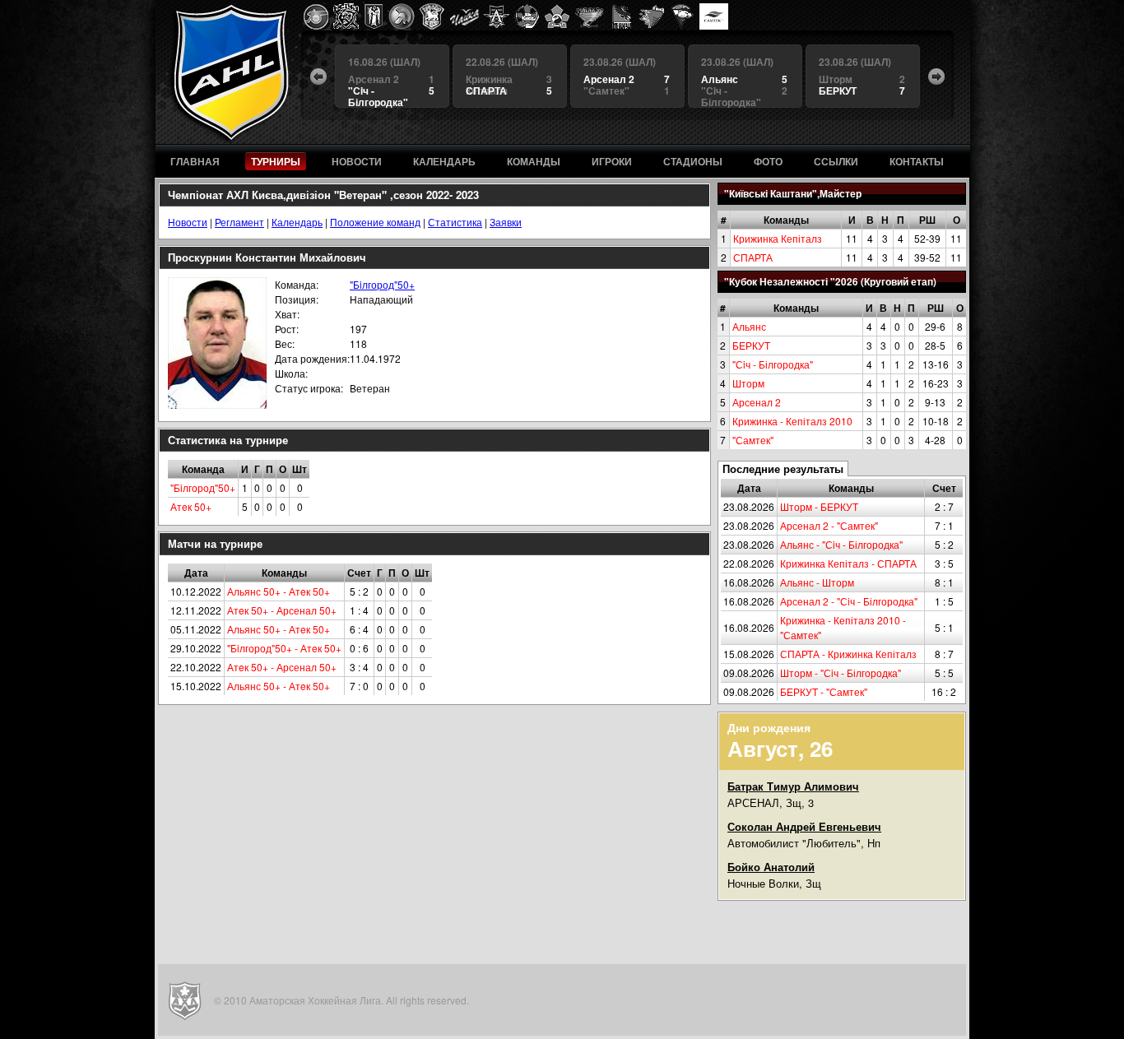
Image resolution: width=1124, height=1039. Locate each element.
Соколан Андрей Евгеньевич (804, 826)
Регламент (239, 222)
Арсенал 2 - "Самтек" (829, 525)
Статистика (455, 222)
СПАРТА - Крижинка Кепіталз (848, 654)
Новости (187, 222)
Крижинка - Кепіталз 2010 (792, 421)
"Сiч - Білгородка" (772, 364)
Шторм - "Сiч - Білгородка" (840, 673)
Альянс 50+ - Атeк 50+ (278, 591)
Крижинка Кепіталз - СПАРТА (848, 563)
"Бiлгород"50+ (382, 284)
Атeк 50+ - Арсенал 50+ (282, 610)
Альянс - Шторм (817, 582)
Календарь (297, 222)
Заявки (506, 222)
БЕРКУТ (751, 345)
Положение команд (375, 222)
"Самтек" (752, 440)
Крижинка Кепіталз (777, 238)
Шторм (748, 383)
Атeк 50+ (190, 506)
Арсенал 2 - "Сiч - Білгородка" (848, 601)
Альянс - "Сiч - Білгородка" (841, 544)
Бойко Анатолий (771, 866)
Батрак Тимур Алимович (793, 786)
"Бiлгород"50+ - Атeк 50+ (284, 648)
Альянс (749, 326)
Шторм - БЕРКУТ (819, 506)
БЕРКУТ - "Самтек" (823, 691)
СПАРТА (753, 257)
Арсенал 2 (756, 402)
